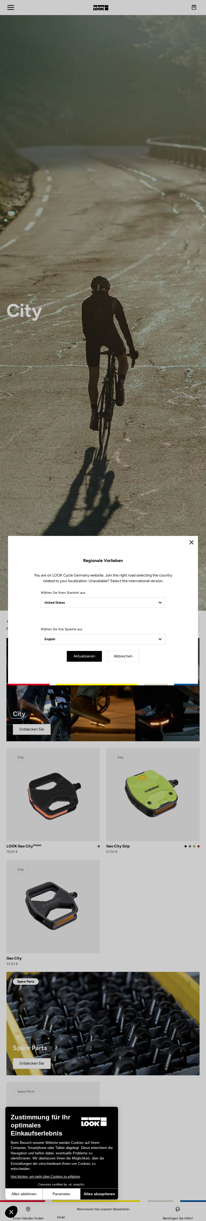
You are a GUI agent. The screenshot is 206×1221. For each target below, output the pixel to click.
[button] (11, 1211)
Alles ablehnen (24, 1194)
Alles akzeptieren (99, 1194)
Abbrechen (123, 656)
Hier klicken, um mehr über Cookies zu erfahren (45, 1177)
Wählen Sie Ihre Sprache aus (61, 629)
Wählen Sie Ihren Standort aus (63, 593)
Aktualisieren (84, 656)
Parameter (62, 1194)
